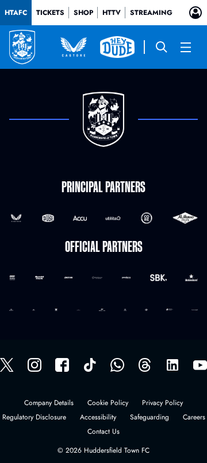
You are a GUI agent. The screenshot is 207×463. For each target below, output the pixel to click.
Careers (194, 418)
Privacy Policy (162, 403)
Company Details (49, 403)
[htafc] (62, 365)
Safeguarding (149, 418)
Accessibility (98, 418)
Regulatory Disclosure (34, 418)
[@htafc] (7, 365)
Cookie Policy (107, 403)
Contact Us (103, 432)
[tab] (16, 12)
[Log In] (195, 12)
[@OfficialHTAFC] (200, 365)
